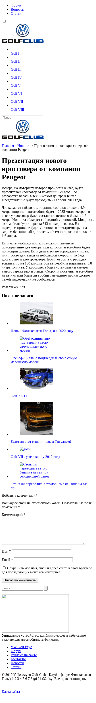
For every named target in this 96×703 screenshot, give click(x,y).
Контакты (18, 659)
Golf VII (17, 101)
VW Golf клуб (21, 647)
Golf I (15, 53)
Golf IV (16, 77)
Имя (6, 551)
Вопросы (18, 9)
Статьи (16, 13)
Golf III (16, 69)
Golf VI (16, 93)
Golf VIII (17, 109)
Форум (16, 5)
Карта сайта (11, 691)
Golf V (16, 85)
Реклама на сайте (24, 655)
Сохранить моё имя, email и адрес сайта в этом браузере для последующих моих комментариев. (47, 570)
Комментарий (13, 514)
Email (7, 560)
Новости (24, 146)
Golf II (15, 61)
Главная (8, 146)
